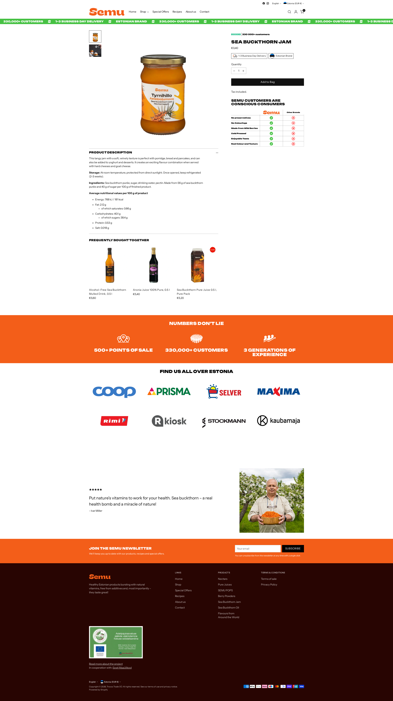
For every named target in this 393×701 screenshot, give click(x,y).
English (275, 3)
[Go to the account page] (296, 12)
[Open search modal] (289, 12)
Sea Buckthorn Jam (229, 601)
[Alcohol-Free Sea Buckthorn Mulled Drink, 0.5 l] (109, 265)
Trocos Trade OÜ (114, 686)
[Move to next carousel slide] (301, 451)
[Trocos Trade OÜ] (106, 12)
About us (180, 601)
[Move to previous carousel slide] (294, 451)
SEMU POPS (225, 590)
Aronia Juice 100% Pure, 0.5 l (151, 289)
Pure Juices (225, 584)
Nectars (222, 578)
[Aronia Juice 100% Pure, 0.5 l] (153, 265)
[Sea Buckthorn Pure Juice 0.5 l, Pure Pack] (197, 265)
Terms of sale (269, 578)
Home (179, 578)
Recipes (179, 596)
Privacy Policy (269, 584)
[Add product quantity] (243, 71)
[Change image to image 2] (95, 50)
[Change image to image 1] (95, 36)
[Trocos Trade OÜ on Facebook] (263, 3)
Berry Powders (226, 596)
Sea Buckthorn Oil (228, 607)
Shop (178, 584)
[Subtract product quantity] (234, 71)
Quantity (236, 64)
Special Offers (183, 590)
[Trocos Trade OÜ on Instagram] (267, 3)
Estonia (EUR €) (294, 3)
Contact (180, 607)
